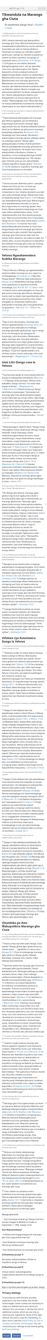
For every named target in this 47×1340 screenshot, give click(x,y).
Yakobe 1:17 (38, 868)
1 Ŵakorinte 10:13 (11, 799)
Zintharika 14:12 (18, 632)
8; (28, 1051)
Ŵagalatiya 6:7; (22, 356)
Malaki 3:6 (26, 856)
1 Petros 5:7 (29, 802)
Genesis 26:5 (32, 132)
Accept (6, 1335)
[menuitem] (3, 3)
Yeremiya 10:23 (26, 604)
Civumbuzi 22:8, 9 (10, 578)
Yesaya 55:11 (8, 952)
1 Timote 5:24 (35, 356)
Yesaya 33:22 (8, 281)
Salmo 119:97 (31, 197)
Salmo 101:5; (30, 461)
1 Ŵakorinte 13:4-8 (10, 1003)
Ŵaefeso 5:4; (21, 472)
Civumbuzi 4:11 (24, 276)
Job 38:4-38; (19, 287)
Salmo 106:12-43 (16, 1181)
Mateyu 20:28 (30, 790)
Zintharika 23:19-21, (22, 1086)
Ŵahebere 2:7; (28, 575)
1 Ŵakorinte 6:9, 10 (22, 447)
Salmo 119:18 (23, 664)
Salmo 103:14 (14, 759)
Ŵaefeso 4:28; (24, 1112)
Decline (16, 1335)
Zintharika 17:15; (26, 60)
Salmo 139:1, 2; (23, 719)
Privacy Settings (12, 1329)
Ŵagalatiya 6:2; (27, 386)
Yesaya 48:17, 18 (10, 684)
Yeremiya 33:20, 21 (33, 324)
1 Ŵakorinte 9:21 (9, 389)
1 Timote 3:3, (21, 1051)
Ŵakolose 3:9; (8, 464)
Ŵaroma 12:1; (22, 307)
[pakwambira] (3, 3)
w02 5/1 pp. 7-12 (16, 8)
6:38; (19, 575)
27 (7, 418)
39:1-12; (28, 287)
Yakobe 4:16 (32, 472)
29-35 (34, 1086)
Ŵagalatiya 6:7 (22, 315)
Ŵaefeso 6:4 (33, 911)
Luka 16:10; (13, 1112)
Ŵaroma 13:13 (36, 1051)
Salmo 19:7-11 (15, 1200)
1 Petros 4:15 (20, 464)
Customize (28, 1335)
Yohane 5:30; (11, 575)
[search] (44, 3)
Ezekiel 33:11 (22, 831)
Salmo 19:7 (16, 481)
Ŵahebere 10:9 (13, 223)
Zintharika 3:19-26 (35, 767)
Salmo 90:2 (7, 853)
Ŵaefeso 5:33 (23, 997)
